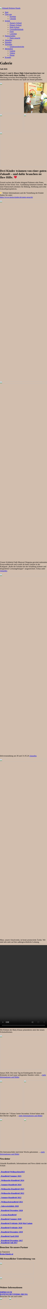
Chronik (13, 19)
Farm (12, 32)
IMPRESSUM (6, 1292)
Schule (7, 21)
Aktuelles (8, 40)
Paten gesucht (15, 38)
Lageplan (13, 34)
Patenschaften (10, 36)
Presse (12, 55)
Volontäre (8, 44)
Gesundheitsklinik (16, 29)
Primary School (15, 25)
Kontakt (8, 57)
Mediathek (9, 49)
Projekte (13, 17)
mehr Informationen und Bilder (30, 1116)
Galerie (12, 51)
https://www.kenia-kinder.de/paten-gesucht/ (16, 197)
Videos (12, 53)
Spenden (8, 42)
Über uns (8, 14)
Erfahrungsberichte (17, 47)
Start (6, 12)
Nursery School (16, 23)
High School (14, 27)
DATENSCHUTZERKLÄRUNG (14, 1294)
